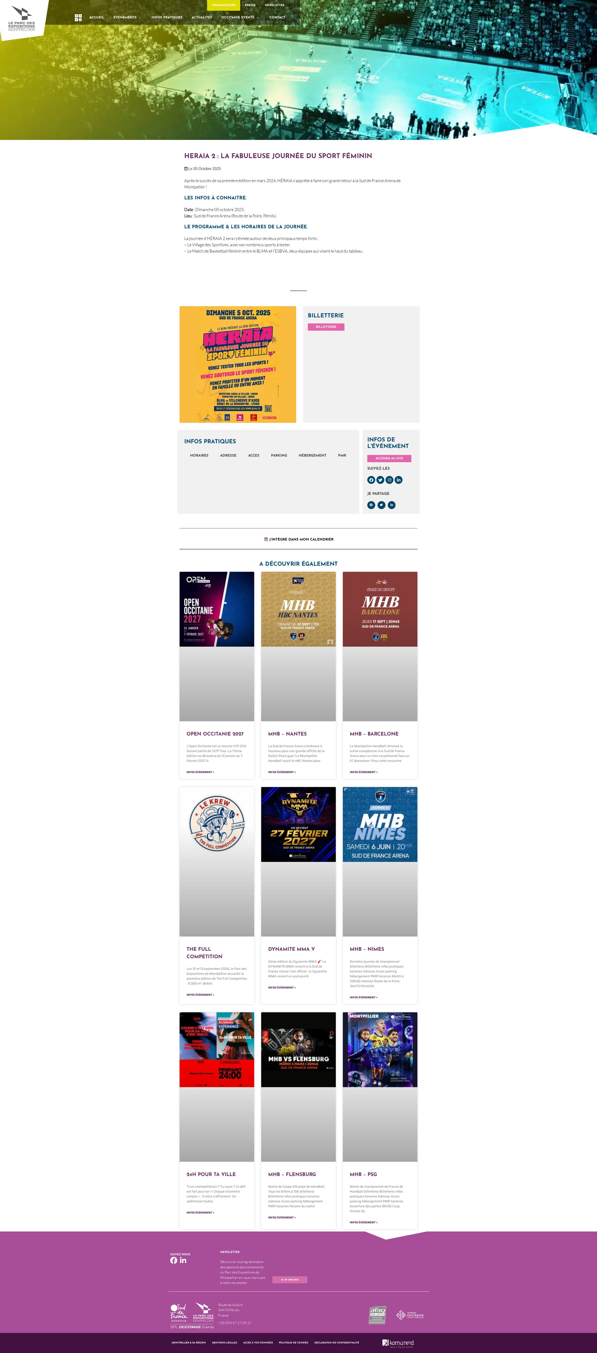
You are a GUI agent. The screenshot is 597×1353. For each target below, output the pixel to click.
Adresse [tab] (228, 456)
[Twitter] (380, 480)
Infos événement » (200, 772)
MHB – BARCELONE (374, 734)
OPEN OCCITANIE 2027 (215, 734)
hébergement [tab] (312, 456)
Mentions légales (224, 1343)
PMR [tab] (342, 456)
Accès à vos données (258, 1343)
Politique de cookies (293, 1343)
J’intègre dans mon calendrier (301, 539)
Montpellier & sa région (189, 1343)
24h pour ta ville (211, 1174)
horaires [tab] (199, 456)
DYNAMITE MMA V (291, 949)
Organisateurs (224, 5)
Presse (250, 5)
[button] (371, 505)
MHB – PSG (363, 1174)
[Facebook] (371, 480)
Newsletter (274, 5)
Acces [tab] (253, 456)
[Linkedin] (399, 480)
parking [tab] (279, 456)
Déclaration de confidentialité (336, 1343)
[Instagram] (389, 480)
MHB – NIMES (367, 949)
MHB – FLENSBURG (292, 1174)
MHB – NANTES (287, 734)
